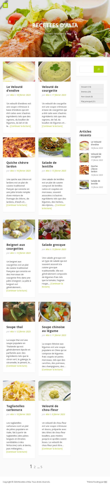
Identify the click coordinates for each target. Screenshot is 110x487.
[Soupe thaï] (19, 312)
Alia (12, 94)
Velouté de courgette (50, 88)
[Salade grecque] (54, 230)
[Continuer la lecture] (20, 126)
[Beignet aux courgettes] (19, 230)
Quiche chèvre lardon (94, 169)
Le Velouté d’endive (14, 88)
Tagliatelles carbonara (15, 408)
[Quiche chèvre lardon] (19, 147)
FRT (105, 482)
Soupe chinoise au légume (53, 329)
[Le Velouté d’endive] (19, 72)
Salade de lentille (49, 164)
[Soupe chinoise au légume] (54, 312)
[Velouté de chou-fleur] (54, 391)
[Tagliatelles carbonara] (19, 391)
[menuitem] (90, 86)
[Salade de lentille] (54, 147)
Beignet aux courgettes (15, 246)
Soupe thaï (14, 327)
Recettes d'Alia (55, 25)
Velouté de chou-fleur (50, 408)
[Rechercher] (99, 69)
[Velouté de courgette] (54, 72)
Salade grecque (53, 245)
